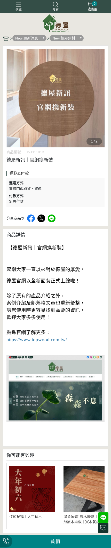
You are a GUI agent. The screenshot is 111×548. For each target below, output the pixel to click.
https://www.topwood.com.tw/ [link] (36, 339)
